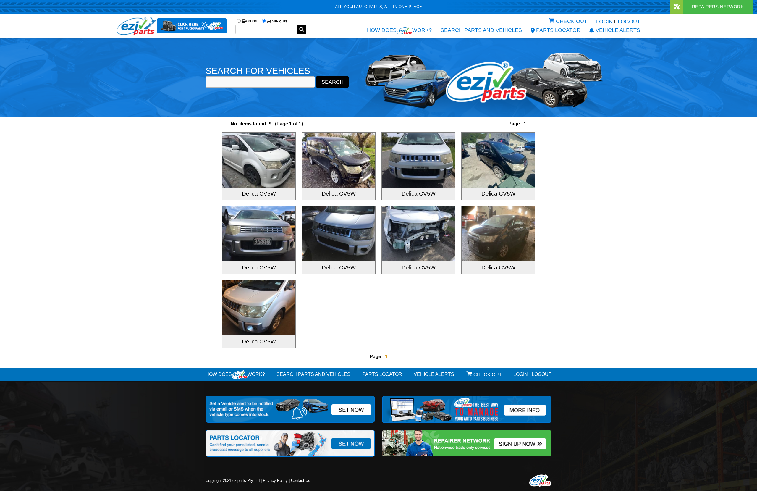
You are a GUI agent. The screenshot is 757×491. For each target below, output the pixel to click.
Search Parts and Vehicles (481, 30)
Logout (629, 22)
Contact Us (300, 480)
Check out (571, 21)
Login (604, 22)
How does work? (399, 30)
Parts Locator (558, 30)
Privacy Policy (275, 480)
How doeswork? (235, 374)
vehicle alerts (618, 30)
